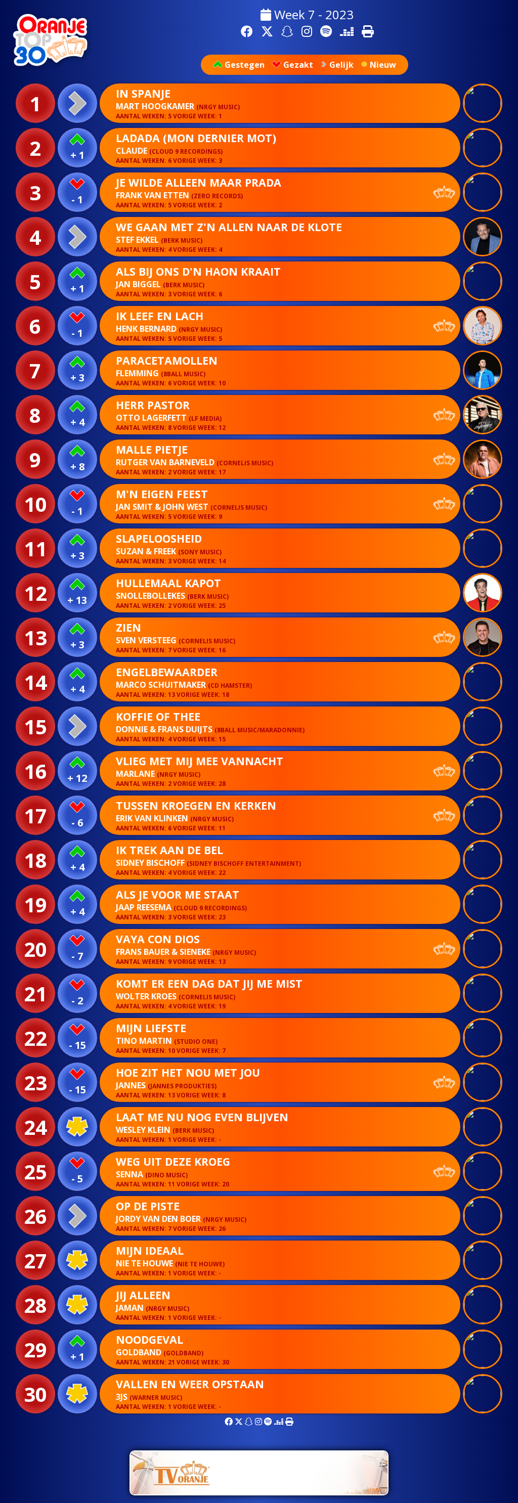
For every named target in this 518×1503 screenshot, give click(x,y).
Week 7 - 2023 (312, 14)
